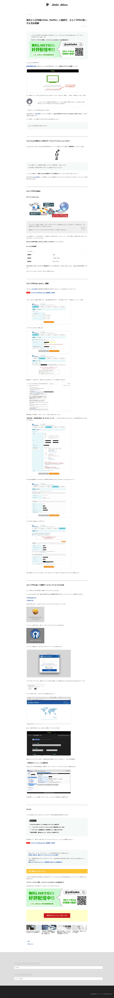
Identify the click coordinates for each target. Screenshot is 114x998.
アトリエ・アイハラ (100, 993)
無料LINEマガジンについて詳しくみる (57, 915)
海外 (29, 941)
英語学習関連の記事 (31, 66)
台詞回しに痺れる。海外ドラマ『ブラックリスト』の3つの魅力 (43, 855)
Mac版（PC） (30, 600)
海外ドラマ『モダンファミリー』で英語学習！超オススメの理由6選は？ (45, 862)
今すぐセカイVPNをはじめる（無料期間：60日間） (41, 292)
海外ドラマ (30, 944)
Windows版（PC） (32, 597)
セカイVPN (37, 113)
